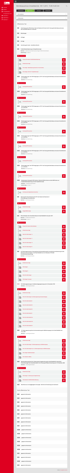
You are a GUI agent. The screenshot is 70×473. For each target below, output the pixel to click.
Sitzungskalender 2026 (7, 13)
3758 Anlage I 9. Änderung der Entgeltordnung (31, 375)
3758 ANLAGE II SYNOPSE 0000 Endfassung (30, 379)
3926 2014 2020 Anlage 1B (27, 246)
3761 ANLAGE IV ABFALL (27, 356)
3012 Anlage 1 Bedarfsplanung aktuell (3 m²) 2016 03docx (33, 67)
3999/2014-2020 (22, 188)
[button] (7, 12)
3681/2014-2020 (22, 172)
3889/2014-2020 (22, 203)
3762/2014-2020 (22, 289)
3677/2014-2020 (22, 142)
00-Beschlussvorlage (26, 63)
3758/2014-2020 (22, 368)
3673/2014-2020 (22, 97)
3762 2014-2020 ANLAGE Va (28, 317)
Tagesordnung (29, 10)
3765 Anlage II (25, 266)
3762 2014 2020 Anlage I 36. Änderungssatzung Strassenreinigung (35, 296)
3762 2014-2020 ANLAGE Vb (28, 321)
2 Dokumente (20, 18)
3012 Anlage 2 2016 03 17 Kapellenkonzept (30, 71)
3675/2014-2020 (22, 127)
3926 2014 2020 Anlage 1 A (27, 234)
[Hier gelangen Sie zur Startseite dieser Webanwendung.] (7, 3)
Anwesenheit (47, 10)
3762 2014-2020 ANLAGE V (27, 313)
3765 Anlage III (25, 271)
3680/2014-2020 (22, 157)
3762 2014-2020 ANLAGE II (27, 300)
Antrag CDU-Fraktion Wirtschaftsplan (29, 226)
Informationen (21, 10)
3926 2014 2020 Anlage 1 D (27, 242)
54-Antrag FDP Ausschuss (27, 86)
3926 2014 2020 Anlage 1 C (27, 238)
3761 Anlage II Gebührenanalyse (29, 352)
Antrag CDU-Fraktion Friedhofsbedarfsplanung (31, 59)
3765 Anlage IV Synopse (27, 279)
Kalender (5, 9)
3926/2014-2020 (22, 222)
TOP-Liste (39, 10)
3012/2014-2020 (22, 55)
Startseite (5, 7)
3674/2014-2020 (22, 112)
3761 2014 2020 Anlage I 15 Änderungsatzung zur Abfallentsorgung (35, 344)
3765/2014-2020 (22, 259)
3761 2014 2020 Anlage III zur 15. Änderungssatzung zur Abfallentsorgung (36, 348)
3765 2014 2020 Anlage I (27, 275)
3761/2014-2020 (22, 336)
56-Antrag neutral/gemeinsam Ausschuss (30, 192)
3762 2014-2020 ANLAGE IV (28, 309)
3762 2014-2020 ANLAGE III (27, 305)
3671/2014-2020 (22, 83)
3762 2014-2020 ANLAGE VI (28, 325)
